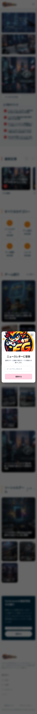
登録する (18, 376)
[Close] (32, 335)
